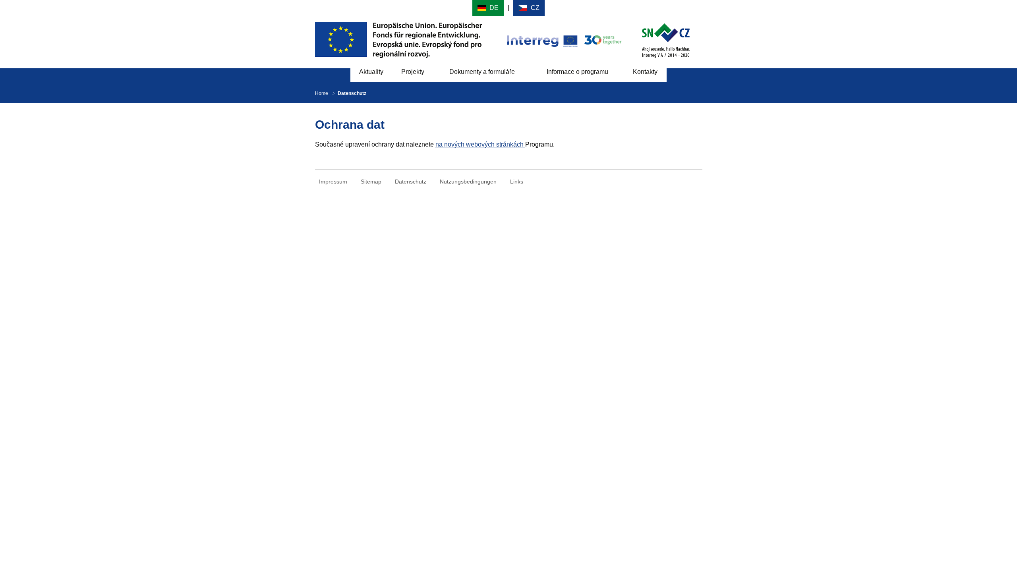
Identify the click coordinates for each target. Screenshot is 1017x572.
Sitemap (371, 181)
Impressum (333, 181)
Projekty (412, 71)
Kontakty (645, 71)
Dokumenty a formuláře (482, 71)
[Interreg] (563, 39)
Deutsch (488, 8)
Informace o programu (577, 71)
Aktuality (371, 71)
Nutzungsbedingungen (468, 181)
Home (321, 93)
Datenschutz (410, 181)
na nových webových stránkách (480, 144)
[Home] (666, 39)
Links (516, 181)
